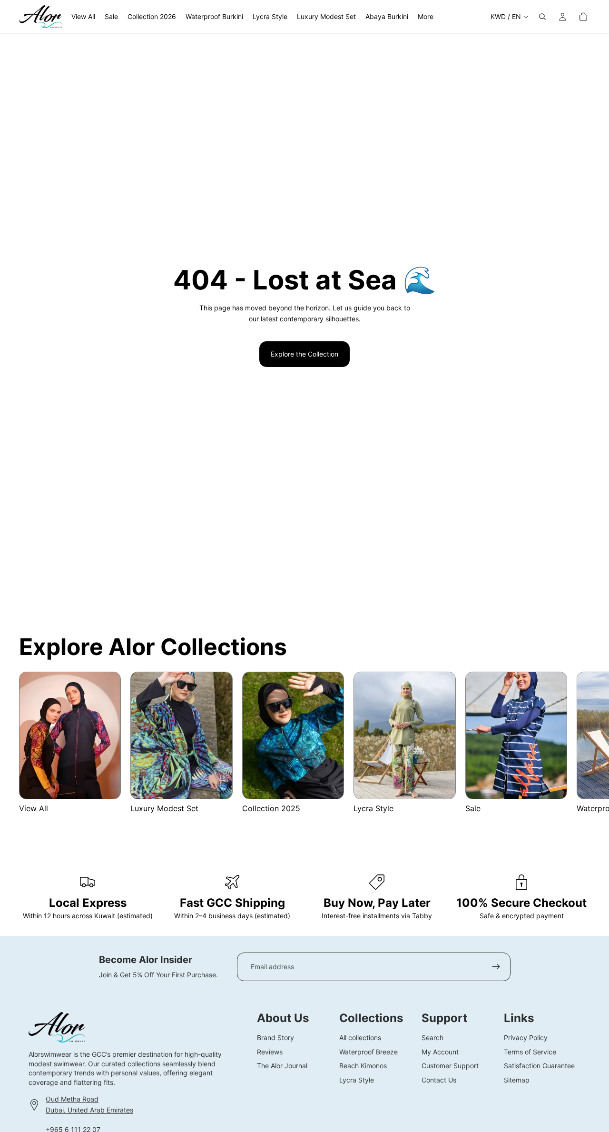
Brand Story (275, 1037)
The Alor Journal (282, 1066)
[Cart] (583, 16)
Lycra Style (356, 1079)
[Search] (542, 16)
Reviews (270, 1051)
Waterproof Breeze (368, 1051)
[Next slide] (578, 748)
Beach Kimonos (363, 1066)
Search (432, 1037)
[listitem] (425, 16)
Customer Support (450, 1066)
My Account (440, 1051)
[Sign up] (496, 967)
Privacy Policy (526, 1037)
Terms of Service (530, 1051)
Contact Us (439, 1079)
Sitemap (517, 1079)
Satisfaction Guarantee (539, 1066)
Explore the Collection (304, 354)
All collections (360, 1037)
